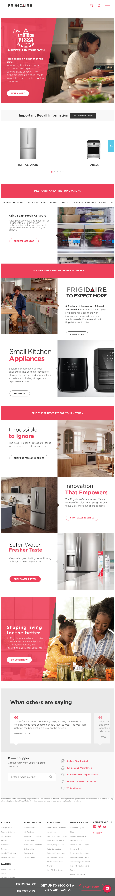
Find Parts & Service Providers (81, 781)
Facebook (95, 826)
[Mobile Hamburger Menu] (107, 4)
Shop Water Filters (25, 579)
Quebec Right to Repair (80, 862)
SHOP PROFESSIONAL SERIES (29, 458)
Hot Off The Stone (55, 870)
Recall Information (77, 874)
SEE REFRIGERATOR (24, 241)
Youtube (104, 826)
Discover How (19, 660)
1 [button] (52, 173)
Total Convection (54, 849)
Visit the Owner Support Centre (82, 775)
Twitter (100, 826)
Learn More (18, 93)
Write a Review (73, 788)
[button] (99, 6)
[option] (50, 728)
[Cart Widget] (91, 5)
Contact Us (98, 833)
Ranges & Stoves (8, 832)
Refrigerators (6, 828)
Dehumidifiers (29, 828)
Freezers (4, 840)
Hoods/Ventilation (8, 853)
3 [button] (58, 173)
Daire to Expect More (56, 853)
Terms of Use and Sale (79, 845)
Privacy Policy (76, 840)
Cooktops (5, 849)
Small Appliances (8, 857)
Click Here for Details (83, 116)
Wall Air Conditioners (33, 845)
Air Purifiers (29, 832)
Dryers (4, 873)
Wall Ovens (5, 845)
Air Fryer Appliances (55, 845)
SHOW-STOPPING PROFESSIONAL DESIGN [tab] (84, 202)
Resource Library (77, 828)
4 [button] (61, 173)
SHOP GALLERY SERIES (82, 518)
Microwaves (6, 836)
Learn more (91, 887)
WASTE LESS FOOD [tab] (13, 202)
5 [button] (64, 173)
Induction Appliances (56, 840)
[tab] (51, 172)
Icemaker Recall (76, 849)
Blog (72, 832)
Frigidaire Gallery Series (57, 836)
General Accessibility (78, 836)
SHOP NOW (20, 393)
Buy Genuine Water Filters (79, 768)
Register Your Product (77, 761)
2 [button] (55, 173)
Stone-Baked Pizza (55, 857)
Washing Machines (8, 869)
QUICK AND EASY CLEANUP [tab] (42, 202)
